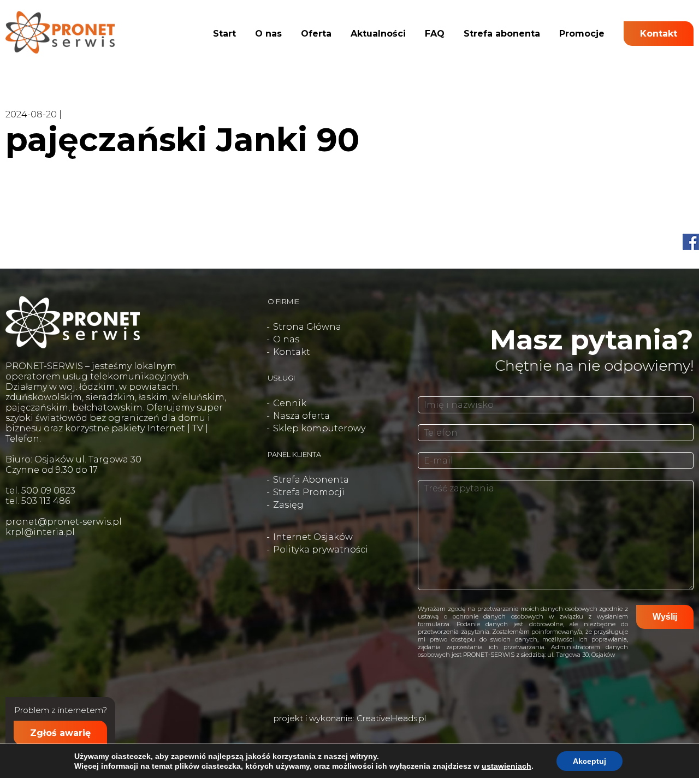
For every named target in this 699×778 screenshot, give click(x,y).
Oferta (316, 33)
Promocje (582, 33)
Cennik (289, 403)
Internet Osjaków (313, 537)
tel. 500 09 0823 (40, 490)
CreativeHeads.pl (391, 718)
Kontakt (658, 33)
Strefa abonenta (502, 33)
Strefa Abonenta (311, 479)
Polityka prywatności (320, 549)
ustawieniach (506, 766)
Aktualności (378, 33)
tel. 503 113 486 (37, 501)
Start (224, 33)
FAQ (435, 33)
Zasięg (288, 505)
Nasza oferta (301, 416)
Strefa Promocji (309, 492)
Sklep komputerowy (319, 428)
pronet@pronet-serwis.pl (63, 521)
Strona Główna (307, 327)
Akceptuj (589, 761)
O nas (268, 33)
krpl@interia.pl (40, 532)
